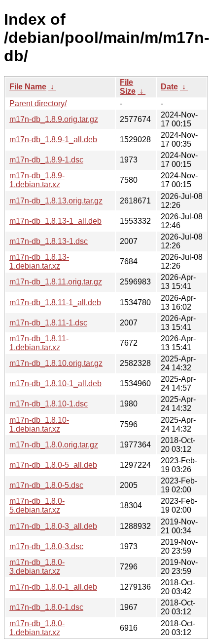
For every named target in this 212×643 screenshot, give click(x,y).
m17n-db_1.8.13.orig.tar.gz (56, 201)
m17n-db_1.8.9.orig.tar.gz (53, 119)
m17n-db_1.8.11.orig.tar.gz (55, 282)
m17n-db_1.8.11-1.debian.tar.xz (39, 343)
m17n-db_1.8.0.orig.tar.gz (53, 445)
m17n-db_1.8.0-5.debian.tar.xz (37, 505)
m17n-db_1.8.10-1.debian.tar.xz (39, 424)
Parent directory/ (38, 103)
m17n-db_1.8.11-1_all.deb (55, 302)
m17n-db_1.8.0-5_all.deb (53, 465)
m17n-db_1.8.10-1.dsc (48, 404)
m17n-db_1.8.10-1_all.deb (55, 383)
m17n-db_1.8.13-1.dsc (48, 241)
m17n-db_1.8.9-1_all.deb (53, 139)
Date (169, 86)
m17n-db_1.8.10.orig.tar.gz (56, 363)
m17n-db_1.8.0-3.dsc (46, 546)
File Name (27, 86)
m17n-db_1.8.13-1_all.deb (55, 221)
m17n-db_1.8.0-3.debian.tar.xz (37, 566)
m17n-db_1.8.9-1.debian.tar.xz (37, 180)
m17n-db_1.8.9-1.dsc (46, 160)
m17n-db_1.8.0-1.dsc (46, 607)
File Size (128, 86)
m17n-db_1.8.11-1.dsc (48, 323)
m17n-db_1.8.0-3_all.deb (53, 526)
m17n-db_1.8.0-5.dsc (46, 485)
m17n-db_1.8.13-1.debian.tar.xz (39, 261)
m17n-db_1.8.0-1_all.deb (53, 587)
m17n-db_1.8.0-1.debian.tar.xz (37, 628)
